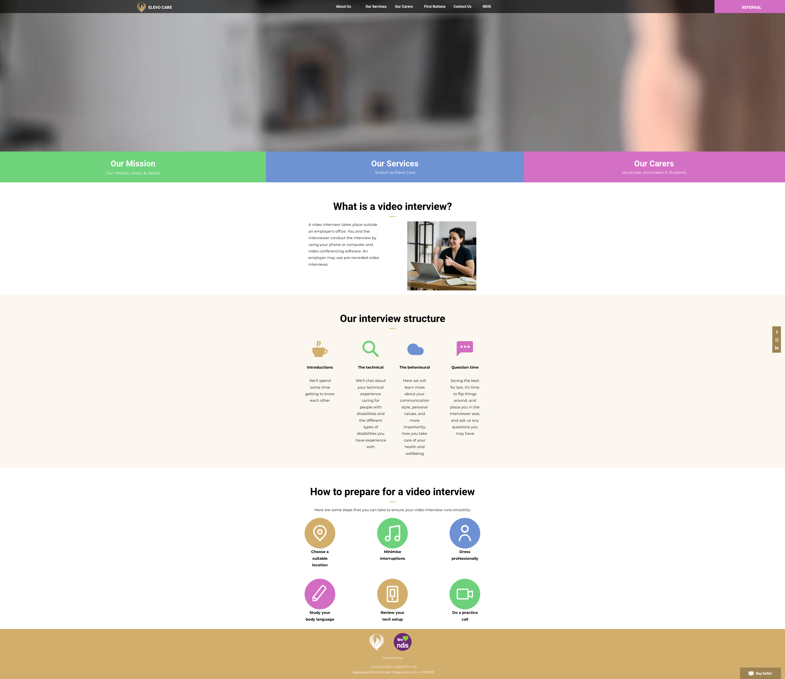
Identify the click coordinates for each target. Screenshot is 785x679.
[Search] (370, 348)
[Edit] (320, 594)
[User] (465, 533)
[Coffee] (320, 348)
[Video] (465, 594)
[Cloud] (414, 348)
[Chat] (465, 348)
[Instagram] (777, 340)
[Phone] (392, 594)
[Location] (320, 533)
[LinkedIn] (777, 348)
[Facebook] (777, 332)
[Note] (392, 533)
